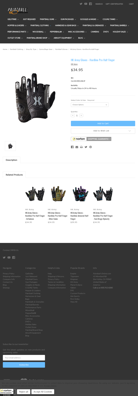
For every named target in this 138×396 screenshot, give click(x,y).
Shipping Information (11, 276)
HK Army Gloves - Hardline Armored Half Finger (79, 215)
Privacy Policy (8, 273)
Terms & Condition (56, 282)
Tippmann (74, 276)
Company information (57, 287)
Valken (73, 287)
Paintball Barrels (118, 25)
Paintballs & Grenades (93, 25)
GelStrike (12, 19)
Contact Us (8, 282)
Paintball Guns (47, 19)
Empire (73, 273)
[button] (6, 392)
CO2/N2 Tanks (109, 19)
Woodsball (38, 32)
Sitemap (6, 287)
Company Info (9, 279)
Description (11, 160)
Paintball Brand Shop (37, 38)
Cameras (95, 32)
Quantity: (74, 111)
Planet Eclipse (76, 285)
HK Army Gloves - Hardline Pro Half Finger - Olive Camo (58, 215)
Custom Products (77, 293)
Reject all (23, 391)
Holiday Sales (119, 32)
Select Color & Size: (82, 100)
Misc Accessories (76, 32)
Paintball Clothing (40, 25)
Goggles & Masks (88, 19)
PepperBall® (56, 32)
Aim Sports (75, 296)
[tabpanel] (35, 203)
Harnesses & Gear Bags (66, 25)
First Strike (75, 299)
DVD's (106, 32)
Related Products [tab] (14, 174)
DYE (72, 290)
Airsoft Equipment (63, 38)
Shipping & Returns (56, 276)
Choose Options (35, 196)
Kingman (74, 279)
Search (99, 4)
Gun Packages (67, 19)
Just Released (29, 19)
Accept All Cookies (43, 391)
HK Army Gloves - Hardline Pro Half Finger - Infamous (35, 215)
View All (73, 302)
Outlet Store (14, 38)
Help (50, 273)
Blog (80, 38)
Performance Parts (17, 32)
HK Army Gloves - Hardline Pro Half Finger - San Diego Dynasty (103, 215)
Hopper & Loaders (16, 25)
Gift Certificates (114, 4)
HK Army (74, 282)
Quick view (35, 191)
